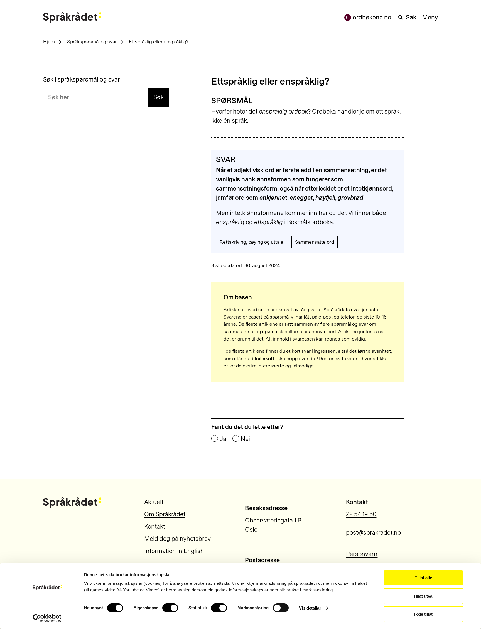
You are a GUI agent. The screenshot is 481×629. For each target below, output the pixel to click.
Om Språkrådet (164, 514)
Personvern (361, 554)
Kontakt (154, 526)
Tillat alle (423, 577)
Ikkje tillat (423, 614)
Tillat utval (423, 596)
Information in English (174, 551)
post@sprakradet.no (373, 532)
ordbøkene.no (372, 17)
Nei (245, 439)
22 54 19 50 (361, 514)
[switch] (170, 607)
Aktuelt (153, 502)
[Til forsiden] (72, 17)
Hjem (49, 42)
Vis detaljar (310, 608)
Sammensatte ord (314, 242)
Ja (223, 439)
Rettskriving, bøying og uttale (251, 242)
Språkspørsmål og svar (92, 42)
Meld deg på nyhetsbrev (177, 538)
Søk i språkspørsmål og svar (81, 79)
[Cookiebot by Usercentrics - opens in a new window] (47, 618)
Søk (411, 17)
